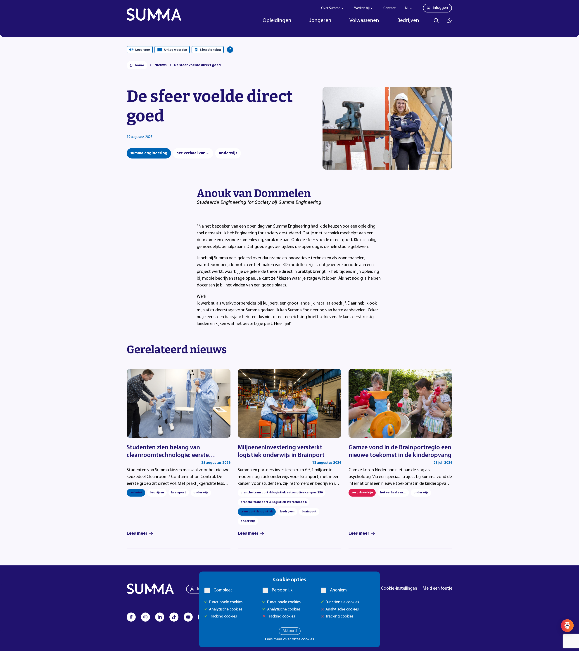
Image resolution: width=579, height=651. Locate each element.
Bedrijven (408, 20)
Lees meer (137, 533)
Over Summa (330, 8)
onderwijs (228, 153)
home (139, 65)
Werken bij (362, 8)
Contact (389, 8)
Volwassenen (364, 20)
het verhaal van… (193, 153)
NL (407, 8)
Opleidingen (277, 20)
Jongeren (320, 20)
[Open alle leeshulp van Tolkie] (230, 49)
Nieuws (160, 65)
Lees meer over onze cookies (289, 639)
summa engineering (148, 153)
